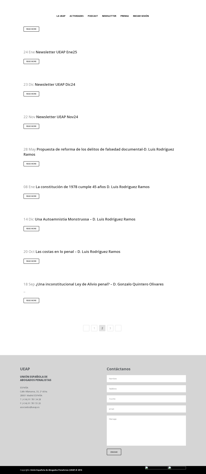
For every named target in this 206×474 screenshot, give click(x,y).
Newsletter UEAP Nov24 (57, 116)
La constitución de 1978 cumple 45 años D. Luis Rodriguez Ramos (93, 186)
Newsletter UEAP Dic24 (55, 84)
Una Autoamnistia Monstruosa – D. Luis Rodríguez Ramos (85, 219)
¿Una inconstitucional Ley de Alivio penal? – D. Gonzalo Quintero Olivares (100, 284)
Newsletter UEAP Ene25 (56, 51)
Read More (31, 29)
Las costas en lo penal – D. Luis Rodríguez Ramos (78, 251)
